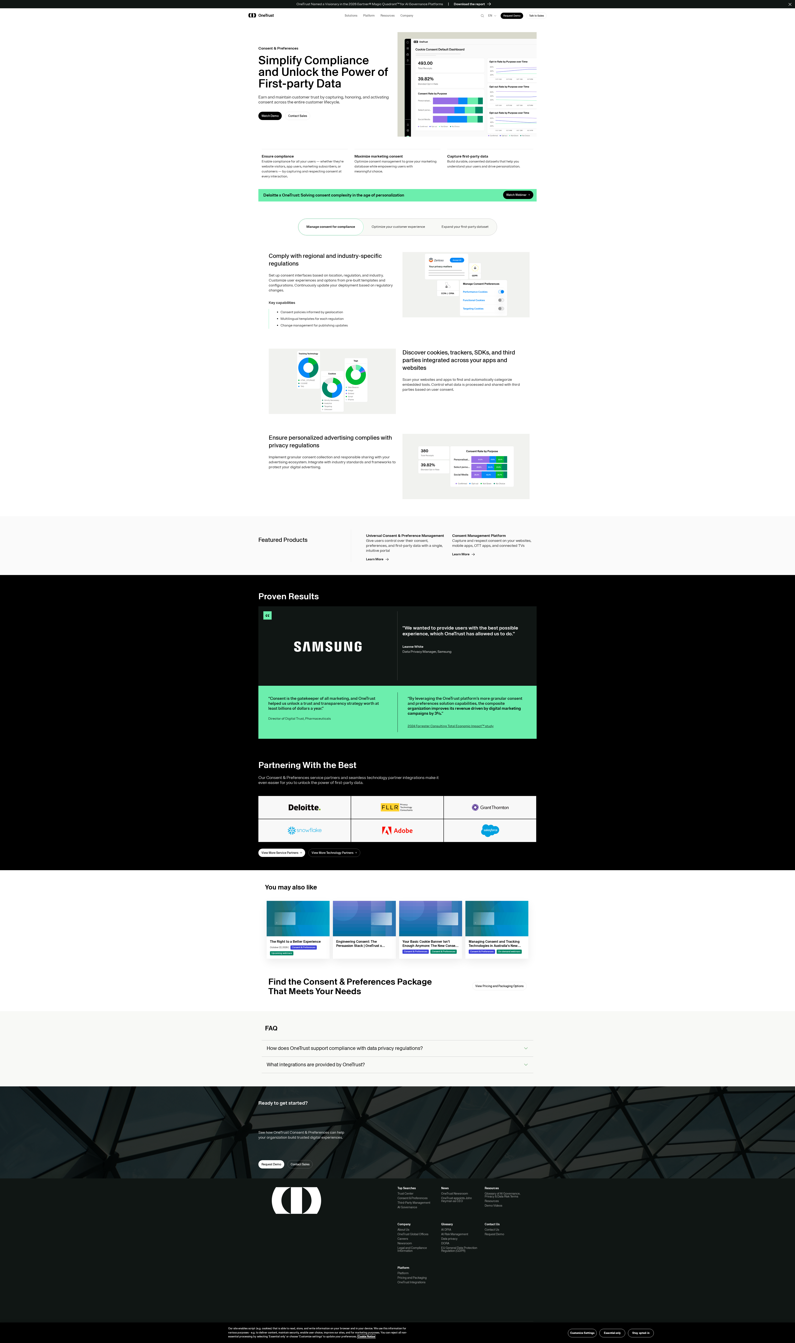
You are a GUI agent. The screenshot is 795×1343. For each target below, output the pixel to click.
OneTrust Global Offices (413, 1234)
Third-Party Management (414, 1202)
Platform (403, 1273)
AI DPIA (446, 1229)
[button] (791, 4)
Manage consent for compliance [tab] (330, 227)
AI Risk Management (454, 1234)
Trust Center (405, 1193)
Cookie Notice (366, 1336)
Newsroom (405, 1243)
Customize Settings (582, 1333)
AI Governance (407, 1207)
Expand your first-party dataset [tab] (465, 227)
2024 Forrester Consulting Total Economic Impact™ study (451, 726)
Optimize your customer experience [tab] (398, 227)
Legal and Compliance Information (412, 1249)
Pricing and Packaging (412, 1277)
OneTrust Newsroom (454, 1193)
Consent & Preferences (413, 1198)
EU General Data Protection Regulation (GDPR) (459, 1249)
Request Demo (494, 1234)
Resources (492, 1201)
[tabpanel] (397, 375)
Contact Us (492, 1229)
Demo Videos (493, 1205)
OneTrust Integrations (411, 1282)
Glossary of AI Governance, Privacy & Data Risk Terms (502, 1195)
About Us (403, 1229)
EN (490, 15)
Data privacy (449, 1238)
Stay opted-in (640, 1333)
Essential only (612, 1333)
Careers (403, 1238)
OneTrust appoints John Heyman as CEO (456, 1199)
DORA (445, 1243)
